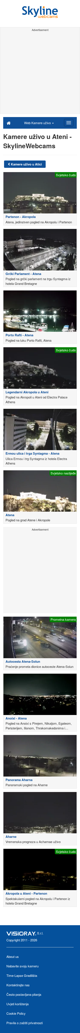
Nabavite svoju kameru (22, 966)
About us (12, 956)
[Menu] (68, 122)
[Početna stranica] (8, 122)
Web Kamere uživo (38, 122)
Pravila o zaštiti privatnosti (24, 1023)
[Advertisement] (40, 73)
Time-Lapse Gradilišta (21, 975)
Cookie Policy (16, 1013)
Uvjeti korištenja (17, 1004)
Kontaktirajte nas (18, 985)
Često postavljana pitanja (23, 994)
